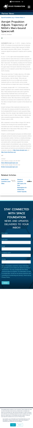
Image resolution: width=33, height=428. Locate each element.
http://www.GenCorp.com (8, 152)
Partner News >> (20, 17)
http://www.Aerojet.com (20, 150)
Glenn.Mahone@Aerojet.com (9, 163)
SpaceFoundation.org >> (8, 17)
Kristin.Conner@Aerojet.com (9, 167)
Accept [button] (13, 424)
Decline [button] (20, 424)
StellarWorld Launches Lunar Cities (5, 181)
